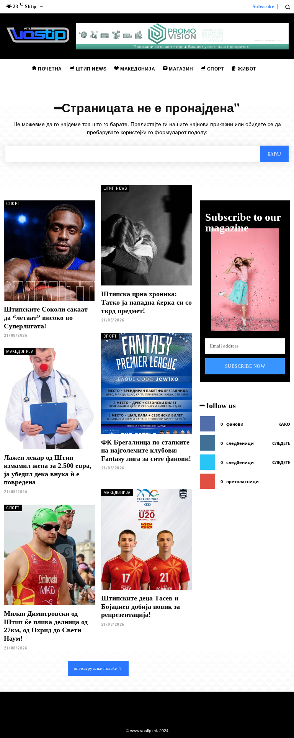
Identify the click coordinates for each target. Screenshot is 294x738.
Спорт (13, 203)
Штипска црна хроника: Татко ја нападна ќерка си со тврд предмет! (146, 302)
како (284, 424)
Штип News (115, 188)
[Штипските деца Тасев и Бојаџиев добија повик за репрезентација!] (147, 539)
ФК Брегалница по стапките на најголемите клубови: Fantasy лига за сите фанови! (146, 450)
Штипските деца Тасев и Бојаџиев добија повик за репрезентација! (140, 606)
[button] (287, 6)
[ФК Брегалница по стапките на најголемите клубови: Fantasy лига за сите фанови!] (147, 383)
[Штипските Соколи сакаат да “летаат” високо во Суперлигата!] (49, 250)
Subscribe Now (245, 366)
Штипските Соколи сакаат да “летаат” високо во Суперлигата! (46, 317)
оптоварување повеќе (95, 668)
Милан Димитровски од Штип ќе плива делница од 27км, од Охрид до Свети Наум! (46, 626)
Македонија (19, 351)
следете (281, 443)
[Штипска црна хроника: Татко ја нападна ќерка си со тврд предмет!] (147, 235)
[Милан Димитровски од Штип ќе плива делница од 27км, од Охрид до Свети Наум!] (49, 555)
